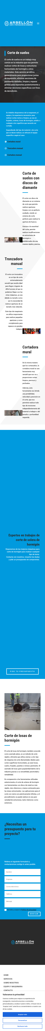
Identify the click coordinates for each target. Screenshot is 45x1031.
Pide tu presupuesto (22, 671)
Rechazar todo (22, 1026)
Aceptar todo (22, 1014)
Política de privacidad (28, 910)
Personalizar (22, 1020)
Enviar (34, 914)
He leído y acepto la (21, 910)
